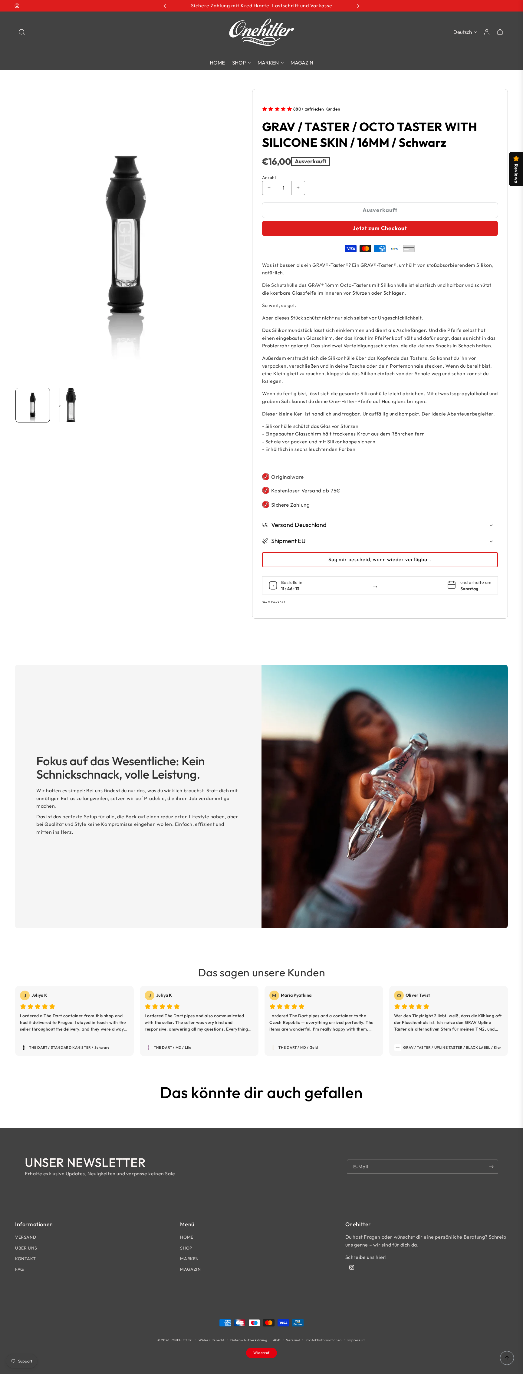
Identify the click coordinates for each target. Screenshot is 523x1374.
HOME (186, 1237)
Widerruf (261, 1352)
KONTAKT (25, 1258)
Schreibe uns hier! (366, 1257)
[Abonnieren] (491, 1167)
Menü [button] (187, 1224)
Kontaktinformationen (324, 1340)
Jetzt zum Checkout (380, 228)
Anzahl (269, 177)
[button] (21, 32)
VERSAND (25, 1237)
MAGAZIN (190, 1269)
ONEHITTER (182, 1340)
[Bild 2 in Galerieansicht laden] (70, 405)
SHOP (186, 1248)
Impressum (356, 1340)
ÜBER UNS (26, 1248)
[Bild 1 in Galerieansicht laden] (33, 405)
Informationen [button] (34, 1224)
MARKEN (189, 1258)
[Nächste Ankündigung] (358, 6)
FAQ (19, 1269)
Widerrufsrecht (212, 1340)
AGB (277, 1340)
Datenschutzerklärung (248, 1340)
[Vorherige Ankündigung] (165, 6)
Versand (293, 1340)
